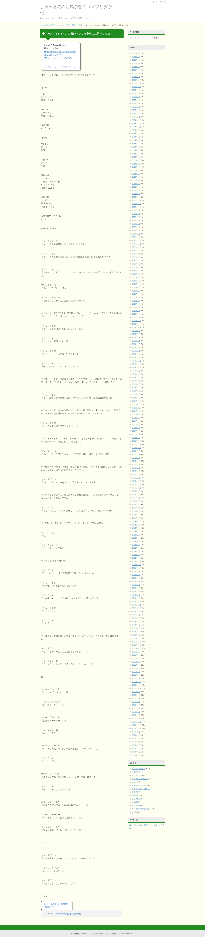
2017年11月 (136, 404)
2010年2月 (136, 715)
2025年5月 (136, 103)
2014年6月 (136, 541)
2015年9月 (136, 491)
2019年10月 (136, 327)
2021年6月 (136, 261)
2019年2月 (136, 354)
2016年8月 (136, 454)
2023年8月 (136, 174)
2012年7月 (136, 618)
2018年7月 (136, 378)
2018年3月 (136, 391)
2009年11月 (136, 725)
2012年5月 (136, 625)
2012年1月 (136, 638)
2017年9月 (136, 411)
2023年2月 (136, 194)
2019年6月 (136, 341)
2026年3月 (136, 70)
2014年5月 (136, 545)
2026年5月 (136, 63)
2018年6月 (136, 381)
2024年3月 (136, 150)
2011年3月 (136, 672)
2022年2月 (136, 234)
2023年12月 (136, 160)
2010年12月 (136, 682)
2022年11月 (136, 204)
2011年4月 (136, 668)
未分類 (134, 812)
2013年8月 (136, 575)
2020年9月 (136, 291)
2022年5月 (136, 224)
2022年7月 (136, 217)
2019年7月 (136, 337)
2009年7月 (136, 739)
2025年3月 (136, 110)
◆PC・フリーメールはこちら (58, 58)
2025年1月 (136, 117)
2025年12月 (136, 80)
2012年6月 (136, 622)
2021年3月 (136, 271)
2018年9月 (136, 371)
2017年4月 (136, 428)
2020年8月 (136, 294)
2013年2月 (136, 595)
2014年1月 (136, 558)
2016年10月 (136, 448)
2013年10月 (136, 568)
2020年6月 (136, 301)
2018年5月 (136, 384)
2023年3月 (136, 190)
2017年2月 (136, 434)
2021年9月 (136, 251)
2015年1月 (136, 518)
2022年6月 (136, 220)
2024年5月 (136, 144)
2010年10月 (136, 688)
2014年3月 (136, 551)
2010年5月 (136, 705)
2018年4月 (136, 388)
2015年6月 (136, 501)
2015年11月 (136, 484)
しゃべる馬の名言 (138, 769)
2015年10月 (136, 488)
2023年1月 (136, 197)
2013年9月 (136, 571)
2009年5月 (136, 745)
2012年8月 (136, 615)
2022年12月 (136, 200)
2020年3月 (136, 311)
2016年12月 (136, 441)
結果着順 (135, 802)
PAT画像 (135, 795)
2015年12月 (136, 481)
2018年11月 (136, 364)
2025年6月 (136, 100)
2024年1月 (136, 157)
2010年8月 (136, 695)
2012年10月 (136, 608)
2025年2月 (136, 113)
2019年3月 (136, 351)
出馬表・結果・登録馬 (140, 789)
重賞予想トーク (138, 806)
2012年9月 (136, 612)
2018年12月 (136, 361)
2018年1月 (136, 398)
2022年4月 (136, 227)
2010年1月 (136, 718)
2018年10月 (136, 368)
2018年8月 (136, 374)
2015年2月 (136, 515)
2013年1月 (136, 598)
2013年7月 (136, 578)
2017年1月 (136, 438)
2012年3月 (136, 632)
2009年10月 (136, 728)
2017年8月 (136, 414)
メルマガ (135, 782)
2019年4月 (136, 347)
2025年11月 (136, 83)
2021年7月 (136, 257)
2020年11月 (136, 284)
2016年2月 (136, 474)
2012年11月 (136, 605)
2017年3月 (136, 431)
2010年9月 (136, 692)
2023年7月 (136, 177)
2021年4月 (136, 267)
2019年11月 (136, 324)
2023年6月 (136, 180)
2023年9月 (136, 170)
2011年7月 (136, 658)
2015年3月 (136, 511)
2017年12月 (136, 401)
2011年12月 (136, 642)
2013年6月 (136, 581)
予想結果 (135, 772)
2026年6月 (136, 60)
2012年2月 (136, 635)
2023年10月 (136, 167)
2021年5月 (136, 264)
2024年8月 (136, 134)
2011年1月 (136, 678)
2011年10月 (136, 648)
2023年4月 (136, 187)
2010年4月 (136, 708)
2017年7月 (136, 418)
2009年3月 (136, 752)
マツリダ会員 (137, 775)
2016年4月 (136, 468)
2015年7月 (136, 498)
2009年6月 (136, 742)
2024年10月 (136, 127)
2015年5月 (136, 505)
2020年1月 (136, 317)
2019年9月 (136, 331)
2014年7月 (136, 538)
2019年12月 (136, 321)
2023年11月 (136, 164)
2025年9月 (136, 90)
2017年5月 (136, 424)
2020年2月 (136, 314)
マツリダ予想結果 (63, 913)
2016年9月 (136, 451)
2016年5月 (136, 464)
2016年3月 (136, 471)
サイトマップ (160, 2)
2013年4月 (136, 588)
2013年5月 (136, 585)
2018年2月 (136, 394)
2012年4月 (136, 628)
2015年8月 (136, 495)
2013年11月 (136, 565)
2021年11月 (136, 244)
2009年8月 (136, 735)
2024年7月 (136, 137)
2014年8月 (136, 535)
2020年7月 (136, 297)
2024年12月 (136, 120)
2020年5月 (136, 304)
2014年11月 (136, 525)
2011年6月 (136, 662)
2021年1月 (136, 277)
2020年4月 (136, 307)
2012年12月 (136, 601)
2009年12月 (136, 722)
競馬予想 (77, 913)
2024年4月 (136, 147)
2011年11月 (136, 645)
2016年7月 (136, 458)
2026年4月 (136, 67)
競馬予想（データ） (139, 785)
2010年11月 (136, 685)
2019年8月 (136, 334)
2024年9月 (136, 130)
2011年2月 (136, 675)
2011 (52, 913)
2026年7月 (136, 57)
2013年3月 (136, 591)
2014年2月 (136, 555)
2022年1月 (136, 237)
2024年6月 (136, 140)
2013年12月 (136, 561)
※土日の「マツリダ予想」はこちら (61, 67)
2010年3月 (136, 712)
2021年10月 (136, 247)
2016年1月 (136, 478)
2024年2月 (136, 154)
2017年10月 (136, 408)
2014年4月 (136, 548)
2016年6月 (136, 461)
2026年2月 (136, 73)
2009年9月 (136, 732)
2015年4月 (136, 508)
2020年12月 (136, 281)
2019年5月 (136, 344)
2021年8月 (136, 254)
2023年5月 (136, 184)
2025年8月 (136, 93)
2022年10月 (136, 207)
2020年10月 (136, 287)
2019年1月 (136, 357)
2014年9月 (136, 531)
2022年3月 (136, 230)
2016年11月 (136, 444)
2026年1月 (136, 77)
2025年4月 (136, 107)
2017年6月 (136, 421)
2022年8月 (136, 214)
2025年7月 (136, 97)
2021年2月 (136, 274)
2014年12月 (136, 521)
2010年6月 (136, 702)
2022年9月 (136, 210)
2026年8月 (136, 53)
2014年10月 (136, 528)
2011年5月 (136, 665)
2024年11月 (136, 124)
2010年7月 (136, 698)
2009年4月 (136, 749)
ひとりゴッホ (137, 799)
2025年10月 (136, 87)
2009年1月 (136, 755)
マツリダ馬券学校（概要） (142, 809)
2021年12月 (136, 240)
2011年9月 (136, 652)
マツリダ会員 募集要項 (140, 779)
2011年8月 (136, 655)
